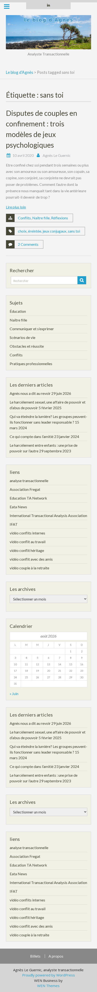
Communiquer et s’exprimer (32, 328)
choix (22, 231)
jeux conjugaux (54, 231)
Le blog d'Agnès (19, 72)
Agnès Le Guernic (57, 155)
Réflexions (59, 218)
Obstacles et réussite (27, 346)
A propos (55, 956)
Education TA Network (28, 498)
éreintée (34, 231)
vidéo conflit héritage (27, 550)
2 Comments (28, 244)
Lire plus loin (16, 207)
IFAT (14, 524)
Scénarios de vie (22, 337)
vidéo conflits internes (27, 533)
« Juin (14, 693)
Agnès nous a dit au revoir (30, 393)
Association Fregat (25, 489)
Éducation (18, 311)
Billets (35, 956)
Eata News (18, 506)
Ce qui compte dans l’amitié (31, 436)
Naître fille (41, 218)
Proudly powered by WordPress (48, 975)
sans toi (74, 231)
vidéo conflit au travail (27, 541)
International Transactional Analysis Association (48, 515)
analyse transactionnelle (29, 480)
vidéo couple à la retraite (29, 568)
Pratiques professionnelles (31, 363)
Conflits (24, 218)
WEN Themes (48, 985)
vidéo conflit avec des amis (31, 559)
